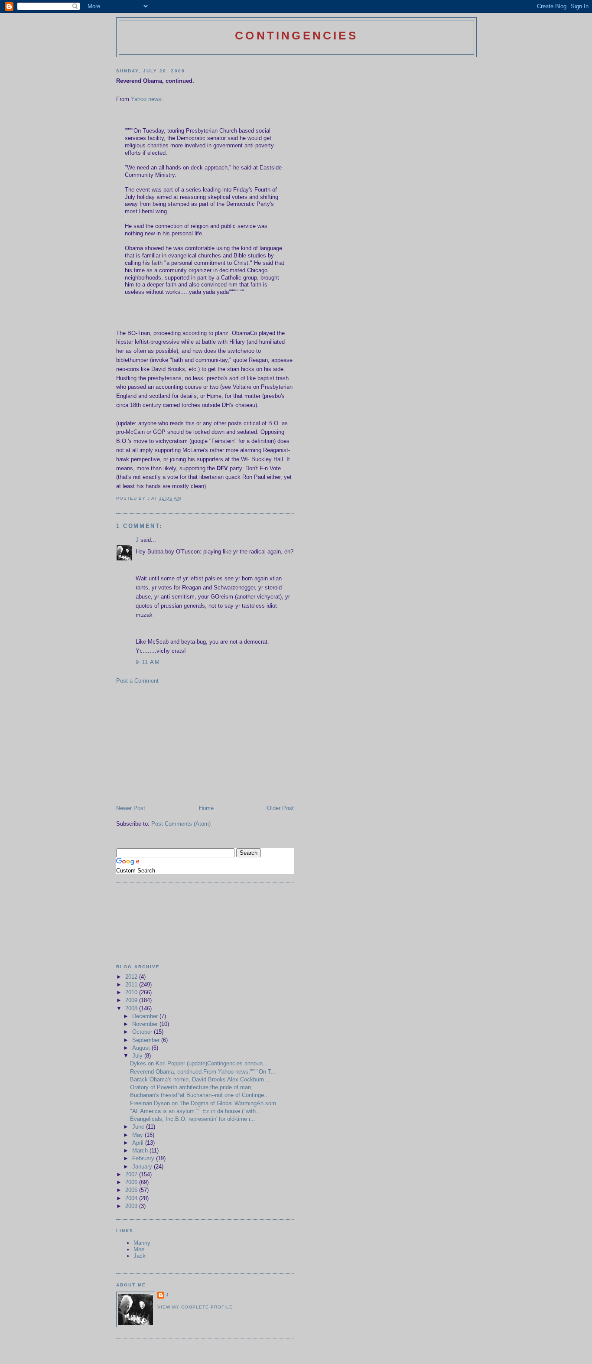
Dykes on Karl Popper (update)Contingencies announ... (199, 1063)
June (139, 1126)
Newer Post (130, 808)
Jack (139, 1256)
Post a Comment (137, 680)
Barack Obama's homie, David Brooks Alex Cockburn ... (200, 1079)
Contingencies (296, 35)
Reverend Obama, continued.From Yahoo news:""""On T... (203, 1071)
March (141, 1150)
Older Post (280, 808)
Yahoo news (146, 99)
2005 (132, 1190)
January (143, 1166)
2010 (132, 992)
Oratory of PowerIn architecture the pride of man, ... (195, 1087)
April (138, 1142)
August (142, 1048)
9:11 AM (148, 662)
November (145, 1024)
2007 (132, 1174)
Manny (141, 1243)
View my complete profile (195, 1307)
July (138, 1055)
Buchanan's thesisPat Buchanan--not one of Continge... (199, 1095)
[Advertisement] (181, 744)
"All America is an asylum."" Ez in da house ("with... (195, 1111)
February (144, 1158)
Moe (138, 1249)
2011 (132, 984)
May (138, 1135)
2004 (132, 1198)
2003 (132, 1206)
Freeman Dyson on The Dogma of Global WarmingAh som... (205, 1103)
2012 (132, 976)
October (143, 1032)
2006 (132, 1182)
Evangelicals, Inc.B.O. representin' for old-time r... (192, 1119)
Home (206, 808)
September (146, 1040)
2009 (132, 1000)
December (145, 1016)
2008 (132, 1008)
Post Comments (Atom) (181, 823)
